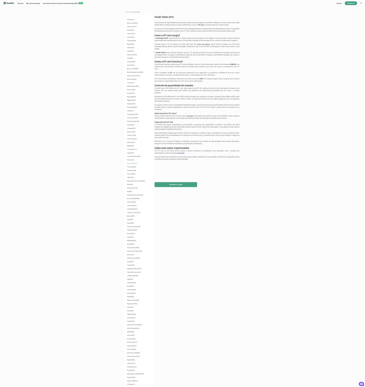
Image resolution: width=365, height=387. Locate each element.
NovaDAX (190, 116)
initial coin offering (203, 44)
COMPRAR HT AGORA (175, 185)
